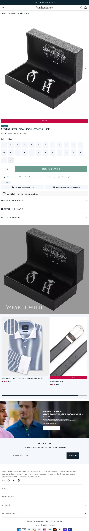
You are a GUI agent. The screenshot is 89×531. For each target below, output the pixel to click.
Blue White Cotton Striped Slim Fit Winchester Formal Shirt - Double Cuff (23, 378)
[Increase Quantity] (12, 169)
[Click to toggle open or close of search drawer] (81, 7)
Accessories (12, 13)
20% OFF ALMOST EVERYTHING (44, 2)
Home (38, 525)
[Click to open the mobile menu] (3, 7)
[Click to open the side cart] (85, 7)
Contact (52, 525)
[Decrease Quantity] (3, 169)
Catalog (44, 525)
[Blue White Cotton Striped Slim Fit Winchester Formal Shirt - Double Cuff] (25, 346)
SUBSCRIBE (73, 456)
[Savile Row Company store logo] (44, 7)
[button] (85, 69)
